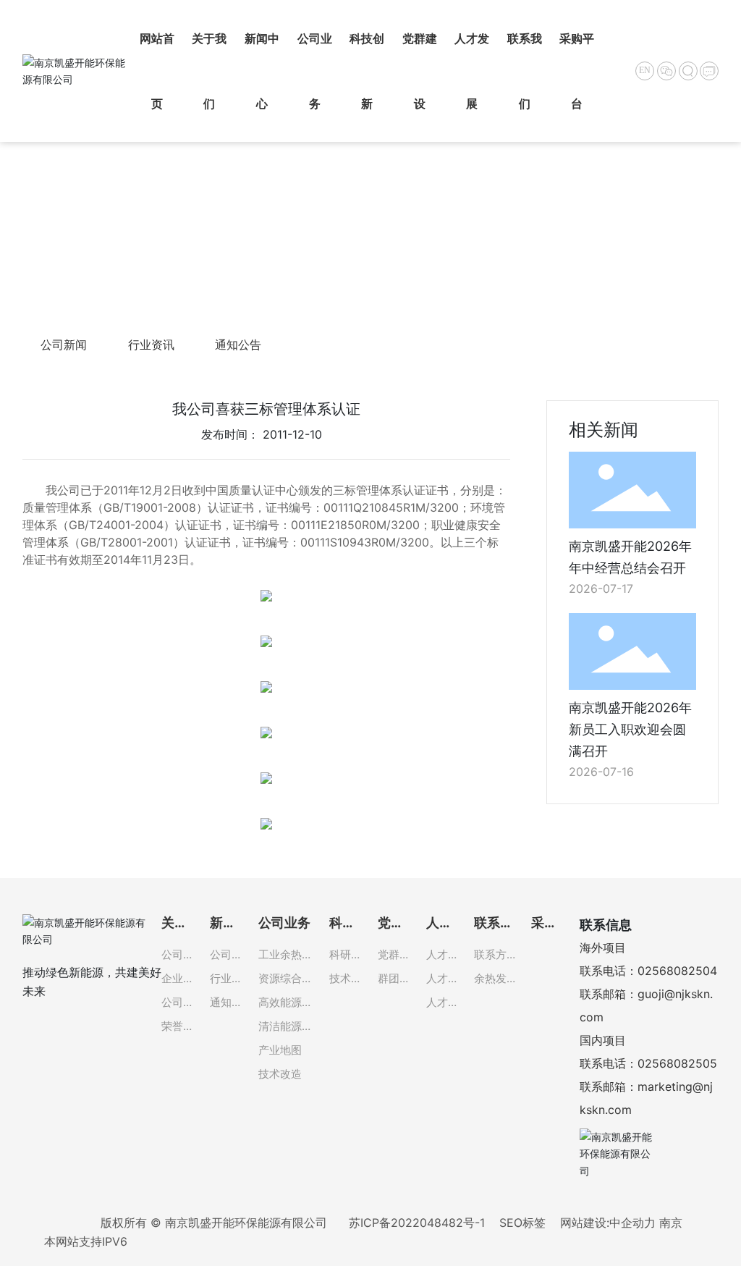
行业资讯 (151, 345)
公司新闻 (64, 345)
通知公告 (238, 345)
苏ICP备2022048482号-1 (417, 1222)
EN (645, 70)
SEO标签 (522, 1222)
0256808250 (674, 970)
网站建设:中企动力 (608, 1222)
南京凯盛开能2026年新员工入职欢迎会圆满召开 (630, 729)
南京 (670, 1222)
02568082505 (677, 1063)
